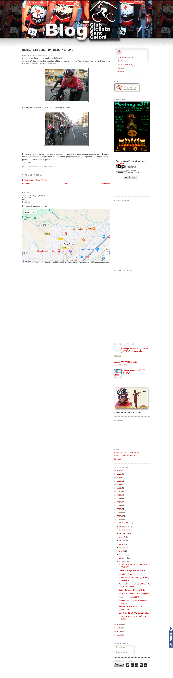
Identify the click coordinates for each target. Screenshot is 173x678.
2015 (119, 509)
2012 (119, 520)
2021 (119, 488)
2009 (119, 631)
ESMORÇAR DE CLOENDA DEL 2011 (134, 613)
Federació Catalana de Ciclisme (126, 453)
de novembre (124, 526)
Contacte (122, 68)
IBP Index (118, 459)
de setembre (124, 533)
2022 (119, 484)
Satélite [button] (33, 212)
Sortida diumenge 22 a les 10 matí (132, 571)
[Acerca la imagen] (107, 254)
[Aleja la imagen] (107, 258)
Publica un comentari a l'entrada (34, 180)
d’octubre (123, 530)
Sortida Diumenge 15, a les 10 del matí (134, 590)
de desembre (124, 523)
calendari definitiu (125, 574)
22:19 (52, 166)
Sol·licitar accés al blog (126, 65)
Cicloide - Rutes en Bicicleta (125, 456)
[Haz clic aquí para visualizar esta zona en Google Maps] (27, 261)
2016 (119, 506)
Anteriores (106, 184)
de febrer (123, 558)
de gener (123, 562)
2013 (119, 516)
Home (66, 184)
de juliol (122, 540)
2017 (119, 502)
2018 (119, 499)
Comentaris (122, 652)
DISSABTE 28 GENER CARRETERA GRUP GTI (49, 50)
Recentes (26, 184)
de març (122, 554)
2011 (119, 624)
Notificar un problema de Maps (100, 262)
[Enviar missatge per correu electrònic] (55, 166)
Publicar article (124, 61)
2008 (119, 635)
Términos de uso (84, 262)
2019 (119, 495)
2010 (119, 628)
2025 (119, 474)
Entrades (121, 647)
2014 (119, 513)
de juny (122, 544)
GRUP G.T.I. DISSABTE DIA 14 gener (134, 594)
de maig (122, 547)
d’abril (121, 551)
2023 (119, 481)
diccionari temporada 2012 (129, 597)
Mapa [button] (27, 212)
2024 (119, 477)
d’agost (122, 537)
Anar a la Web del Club (126, 57)
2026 (119, 470)
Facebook (122, 72)
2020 (119, 492)
